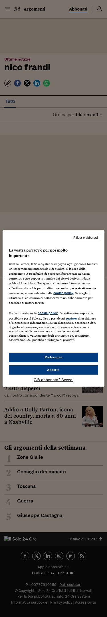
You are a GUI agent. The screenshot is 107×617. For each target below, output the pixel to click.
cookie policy (63, 293)
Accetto (53, 369)
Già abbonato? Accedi (53, 379)
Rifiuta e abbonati (85, 237)
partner (71, 318)
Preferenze (53, 357)
